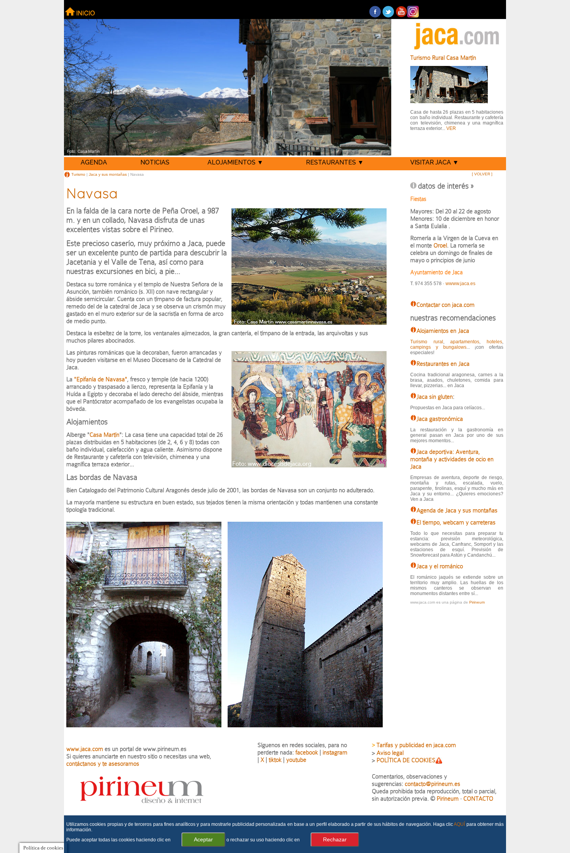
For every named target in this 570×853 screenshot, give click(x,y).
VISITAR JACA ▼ (434, 162)
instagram (335, 752)
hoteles (494, 341)
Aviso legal (390, 752)
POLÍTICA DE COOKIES (406, 760)
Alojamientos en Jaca (442, 330)
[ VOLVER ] (482, 174)
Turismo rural (426, 341)
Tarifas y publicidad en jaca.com (416, 745)
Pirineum (477, 602)
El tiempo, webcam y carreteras (456, 522)
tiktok (275, 759)
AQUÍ (459, 824)
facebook (306, 752)
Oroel (440, 245)
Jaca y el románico (439, 566)
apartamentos (464, 341)
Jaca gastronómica (439, 418)
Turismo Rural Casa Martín (443, 57)
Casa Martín (104, 434)
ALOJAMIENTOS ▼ (235, 162)
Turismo (77, 174)
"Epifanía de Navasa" (100, 379)
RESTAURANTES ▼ (335, 162)
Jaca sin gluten (434, 396)
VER (451, 128)
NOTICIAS (154, 162)
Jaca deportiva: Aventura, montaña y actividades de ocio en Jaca (452, 459)
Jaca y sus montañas (108, 174)
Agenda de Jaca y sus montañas (456, 510)
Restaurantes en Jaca (443, 363)
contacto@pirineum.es (432, 783)
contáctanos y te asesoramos (102, 763)
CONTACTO (478, 798)
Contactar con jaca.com (445, 304)
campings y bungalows (438, 347)
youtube (296, 759)
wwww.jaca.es (460, 283)
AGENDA (94, 162)
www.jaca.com (84, 749)
